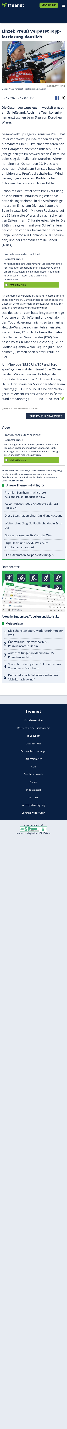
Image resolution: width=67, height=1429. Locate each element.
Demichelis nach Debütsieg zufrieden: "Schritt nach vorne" (33, 677)
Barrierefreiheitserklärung (33, 728)
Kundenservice (33, 720)
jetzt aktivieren (17, 285)
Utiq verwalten (34, 758)
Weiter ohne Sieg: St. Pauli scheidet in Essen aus (34, 525)
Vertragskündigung (33, 805)
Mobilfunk (49, 5)
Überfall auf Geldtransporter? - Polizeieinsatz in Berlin (28, 644)
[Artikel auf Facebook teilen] (57, 97)
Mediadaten (33, 789)
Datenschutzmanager (33, 751)
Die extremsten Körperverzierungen (29, 555)
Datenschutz (33, 743)
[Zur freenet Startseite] (13, 4)
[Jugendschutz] (33, 828)
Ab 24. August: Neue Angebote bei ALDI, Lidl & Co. (32, 506)
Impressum (34, 735)
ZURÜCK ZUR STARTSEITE (46, 416)
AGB (33, 766)
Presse (34, 781)
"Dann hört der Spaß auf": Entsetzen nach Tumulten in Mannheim (35, 666)
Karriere (34, 797)
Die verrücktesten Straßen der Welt (28, 535)
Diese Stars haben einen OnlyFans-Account (33, 515)
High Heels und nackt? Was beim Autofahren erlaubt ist (26, 545)
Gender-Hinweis (33, 774)
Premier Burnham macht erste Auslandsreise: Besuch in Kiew (25, 494)
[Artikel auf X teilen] (63, 97)
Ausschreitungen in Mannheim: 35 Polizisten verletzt (31, 655)
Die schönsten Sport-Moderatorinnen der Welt (35, 633)
